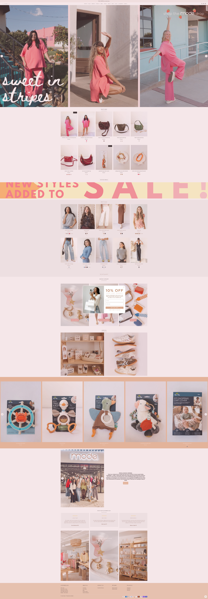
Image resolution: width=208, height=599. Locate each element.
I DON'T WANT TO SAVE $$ (114, 309)
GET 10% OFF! (114, 307)
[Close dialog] (124, 287)
